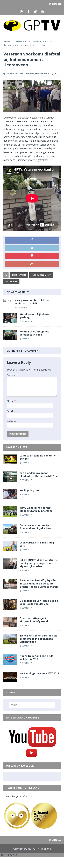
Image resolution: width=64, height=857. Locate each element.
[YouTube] (42, 11)
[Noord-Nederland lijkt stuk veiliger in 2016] (10, 662)
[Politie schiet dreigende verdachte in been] (10, 338)
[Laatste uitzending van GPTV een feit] (10, 462)
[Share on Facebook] (32, 240)
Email (10, 411)
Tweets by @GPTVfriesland (18, 796)
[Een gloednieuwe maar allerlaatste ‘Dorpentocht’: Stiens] (10, 479)
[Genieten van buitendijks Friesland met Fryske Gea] (10, 532)
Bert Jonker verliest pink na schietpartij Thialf (32, 302)
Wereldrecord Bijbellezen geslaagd (35, 315)
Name (10, 401)
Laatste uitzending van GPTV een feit (38, 457)
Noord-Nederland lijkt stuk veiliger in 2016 (36, 657)
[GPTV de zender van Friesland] (32, 25)
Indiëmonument (41, 275)
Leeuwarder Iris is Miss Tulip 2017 (37, 544)
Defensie (29, 73)
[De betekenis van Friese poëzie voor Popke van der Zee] (10, 607)
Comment (12, 375)
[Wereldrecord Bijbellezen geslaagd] (10, 320)
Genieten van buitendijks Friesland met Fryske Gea (35, 527)
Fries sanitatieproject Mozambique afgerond (34, 620)
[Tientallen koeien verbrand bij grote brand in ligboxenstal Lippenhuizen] (10, 642)
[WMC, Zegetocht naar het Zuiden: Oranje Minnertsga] (10, 514)
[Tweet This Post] (32, 248)
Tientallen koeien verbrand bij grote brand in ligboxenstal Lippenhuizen (38, 638)
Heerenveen (42, 73)
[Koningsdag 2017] (10, 497)
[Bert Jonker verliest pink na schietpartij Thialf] (7, 300)
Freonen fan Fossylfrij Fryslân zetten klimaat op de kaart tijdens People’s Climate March (39, 583)
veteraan (11, 281)
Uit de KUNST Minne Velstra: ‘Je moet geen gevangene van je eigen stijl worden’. (39, 563)
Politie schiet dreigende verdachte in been (34, 333)
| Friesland (45, 848)
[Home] (22, 11)
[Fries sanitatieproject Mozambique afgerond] (10, 625)
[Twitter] (35, 11)
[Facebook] (29, 11)
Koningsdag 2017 (30, 490)
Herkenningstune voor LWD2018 (39, 673)
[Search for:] (32, 705)
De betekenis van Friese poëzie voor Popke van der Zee (39, 602)
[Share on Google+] (32, 264)
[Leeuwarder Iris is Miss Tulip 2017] (10, 549)
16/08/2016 (11, 73)
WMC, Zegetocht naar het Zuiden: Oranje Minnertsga (36, 509)
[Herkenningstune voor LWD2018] (10, 680)
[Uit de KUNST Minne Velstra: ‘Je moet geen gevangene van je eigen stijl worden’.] (10, 566)
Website (11, 421)
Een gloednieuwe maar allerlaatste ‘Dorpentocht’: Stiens (40, 474)
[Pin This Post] (32, 256)
